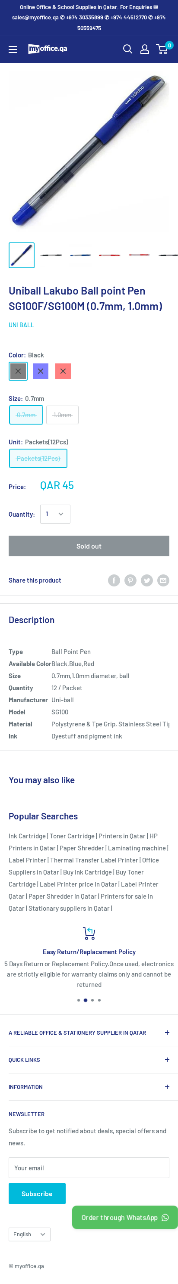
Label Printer (27, 860)
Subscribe (37, 1193)
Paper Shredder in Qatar (63, 896)
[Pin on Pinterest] (130, 580)
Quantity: (22, 514)
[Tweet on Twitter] (147, 580)
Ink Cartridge (27, 836)
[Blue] (40, 371)
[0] (162, 49)
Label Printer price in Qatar (78, 884)
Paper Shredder (82, 848)
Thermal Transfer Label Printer (94, 860)
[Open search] (128, 49)
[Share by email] (163, 580)
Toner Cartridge (72, 836)
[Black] (18, 371)
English (22, 1234)
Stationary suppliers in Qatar (69, 908)
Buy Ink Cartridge (87, 872)
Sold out (89, 546)
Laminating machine (137, 848)
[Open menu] (13, 49)
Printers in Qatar (122, 836)
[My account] (144, 49)
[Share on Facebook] (114, 580)
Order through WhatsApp (119, 1217)
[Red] (63, 371)
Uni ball (21, 325)
